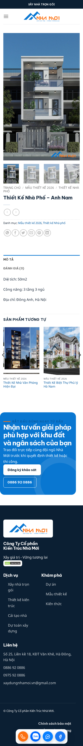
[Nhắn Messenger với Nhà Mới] (47, 736)
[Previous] (10, 96)
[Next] (73, 96)
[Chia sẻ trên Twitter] (23, 233)
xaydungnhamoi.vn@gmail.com (29, 682)
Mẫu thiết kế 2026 (39, 187)
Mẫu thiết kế (56, 594)
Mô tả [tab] (8, 259)
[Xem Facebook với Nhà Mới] (60, 736)
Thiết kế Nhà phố (54, 223)
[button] (6, 16)
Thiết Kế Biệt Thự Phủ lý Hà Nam (61, 384)
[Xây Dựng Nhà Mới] (41, 16)
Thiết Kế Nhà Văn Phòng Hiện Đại (20, 384)
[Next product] (7, 212)
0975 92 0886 (14, 675)
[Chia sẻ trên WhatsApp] (7, 233)
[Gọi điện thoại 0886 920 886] (23, 736)
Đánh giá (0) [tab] (13, 268)
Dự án (51, 584)
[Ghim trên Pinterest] (39, 233)
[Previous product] (15, 212)
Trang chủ (12, 187)
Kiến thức (54, 603)
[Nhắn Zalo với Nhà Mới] (35, 736)
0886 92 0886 (14, 667)
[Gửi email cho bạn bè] (31, 233)
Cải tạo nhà (17, 615)
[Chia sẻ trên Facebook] (15, 233)
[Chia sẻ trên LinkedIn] (47, 233)
